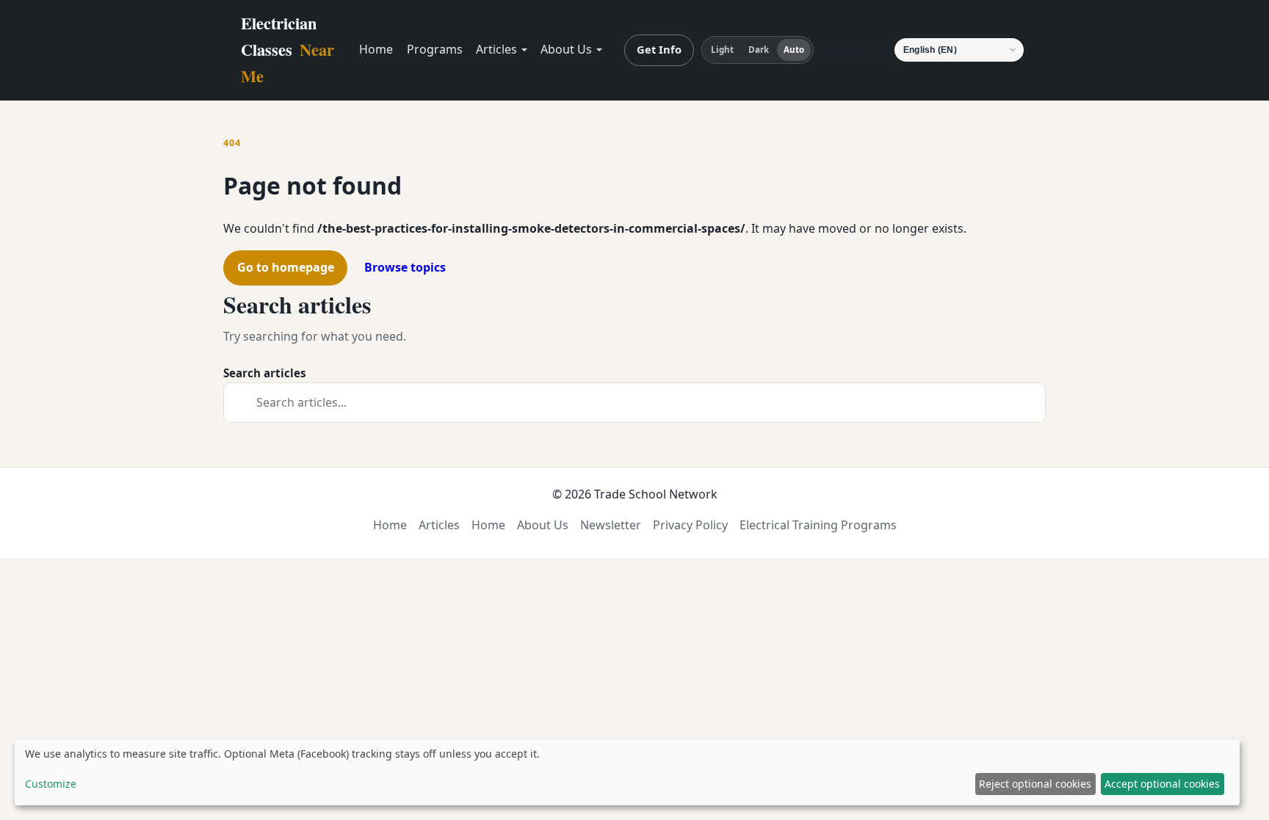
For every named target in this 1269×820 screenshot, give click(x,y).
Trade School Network (655, 494)
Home (376, 49)
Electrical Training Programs (818, 525)
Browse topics (405, 267)
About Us (566, 49)
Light (722, 49)
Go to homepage (285, 267)
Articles (496, 49)
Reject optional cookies (1035, 784)
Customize (50, 784)
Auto (794, 49)
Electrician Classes (287, 49)
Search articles (264, 373)
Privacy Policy (690, 525)
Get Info (659, 49)
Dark (758, 49)
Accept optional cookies (1162, 784)
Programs (435, 49)
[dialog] (627, 772)
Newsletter (610, 525)
